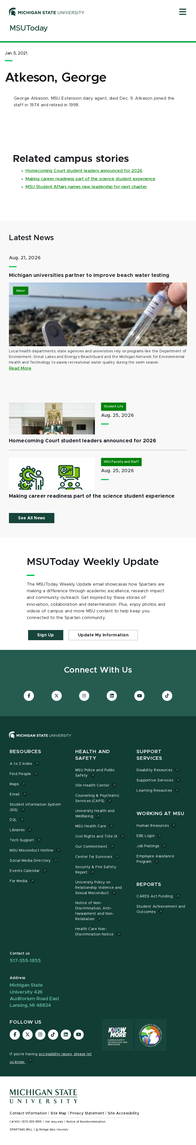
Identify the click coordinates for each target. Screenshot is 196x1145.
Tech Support (22, 840)
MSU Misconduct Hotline (32, 850)
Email (15, 794)
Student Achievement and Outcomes (161, 909)
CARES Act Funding (155, 896)
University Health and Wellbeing (95, 813)
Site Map (59, 1113)
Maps (14, 784)
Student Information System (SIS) (35, 807)
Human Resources (153, 826)
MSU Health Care (90, 826)
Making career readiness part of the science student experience (90, 179)
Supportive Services (155, 780)
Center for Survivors (93, 857)
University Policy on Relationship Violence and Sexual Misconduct (98, 888)
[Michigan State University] (46, 12)
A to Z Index (21, 764)
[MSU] (40, 740)
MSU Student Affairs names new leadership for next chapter (86, 187)
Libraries (17, 830)
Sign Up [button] (45, 635)
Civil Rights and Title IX (96, 836)
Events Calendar (25, 871)
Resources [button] (25, 751)
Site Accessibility (123, 1113)
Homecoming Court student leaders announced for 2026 (84, 171)
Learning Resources (154, 790)
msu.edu (57, 1122)
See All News (31, 518)
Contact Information (28, 1113)
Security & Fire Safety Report (95, 869)
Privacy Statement (87, 1113)
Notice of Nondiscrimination (85, 1122)
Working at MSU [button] (160, 813)
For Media (19, 881)
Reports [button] (149, 884)
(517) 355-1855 (32, 1122)
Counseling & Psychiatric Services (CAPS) (97, 798)
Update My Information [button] (103, 635)
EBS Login (146, 836)
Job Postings (148, 846)
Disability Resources (154, 770)
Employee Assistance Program (155, 859)
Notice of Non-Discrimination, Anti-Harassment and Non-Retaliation (94, 911)
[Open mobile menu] (182, 12)
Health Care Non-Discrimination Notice (94, 931)
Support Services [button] (149, 755)
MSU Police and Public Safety (95, 772)
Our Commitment (91, 846)
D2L (13, 820)
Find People (20, 774)
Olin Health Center (92, 785)
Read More (20, 368)
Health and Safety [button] (92, 755)
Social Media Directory (30, 861)
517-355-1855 (25, 960)
